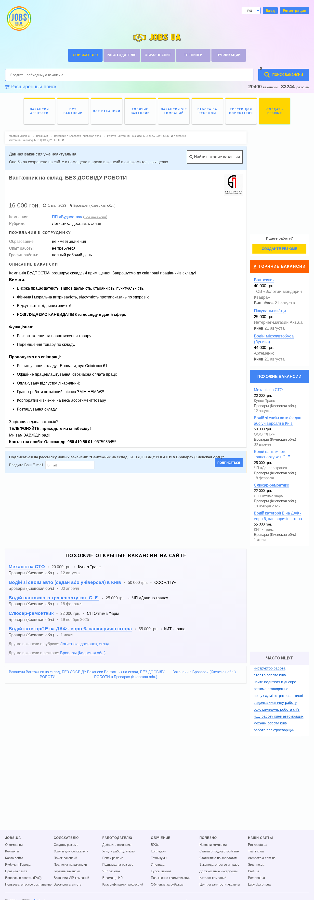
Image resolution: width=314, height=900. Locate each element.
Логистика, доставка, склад (84, 644)
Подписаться (228, 463)
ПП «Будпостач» (67, 217)
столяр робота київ (270, 675)
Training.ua (256, 851)
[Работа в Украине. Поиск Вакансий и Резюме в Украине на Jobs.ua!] (18, 18)
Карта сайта (14, 858)
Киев (258, 328)
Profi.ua (253, 871)
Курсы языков (161, 871)
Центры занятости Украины (219, 884)
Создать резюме (66, 845)
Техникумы (159, 858)
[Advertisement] (122, 511)
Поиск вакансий (65, 858)
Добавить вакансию (116, 845)
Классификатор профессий (122, 884)
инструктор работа (269, 668)
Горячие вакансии (282, 266)
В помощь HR (112, 878)
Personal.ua (256, 878)
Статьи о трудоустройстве (219, 851)
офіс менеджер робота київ (277, 709)
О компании (14, 845)
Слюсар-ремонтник (31, 613)
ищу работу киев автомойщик (278, 716)
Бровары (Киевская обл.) (94, 205)
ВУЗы (155, 845)
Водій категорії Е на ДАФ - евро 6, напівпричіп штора (70, 628)
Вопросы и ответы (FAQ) (23, 878)
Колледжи (158, 851)
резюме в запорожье (271, 689)
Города (25, 864)
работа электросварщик (274, 730)
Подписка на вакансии (70, 864)
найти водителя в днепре (275, 682)
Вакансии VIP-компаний (71, 878)
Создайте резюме (279, 249)
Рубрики (11, 864)
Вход (270, 11)
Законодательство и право (219, 864)
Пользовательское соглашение (28, 884)
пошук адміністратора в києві (278, 696)
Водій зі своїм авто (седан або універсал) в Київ (65, 582)
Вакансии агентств (67, 884)
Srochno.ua (256, 864)
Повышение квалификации (170, 878)
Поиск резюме (112, 858)
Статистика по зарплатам (218, 858)
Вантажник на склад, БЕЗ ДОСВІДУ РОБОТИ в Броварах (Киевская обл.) (156, 457)
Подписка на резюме (117, 864)
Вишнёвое (264, 303)
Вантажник (264, 280)
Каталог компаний (212, 878)
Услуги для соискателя (71, 851)
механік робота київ (270, 723)
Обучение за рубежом (167, 884)
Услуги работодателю (118, 851)
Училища (157, 864)
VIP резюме (111, 871)
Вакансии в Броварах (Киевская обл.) (204, 672)
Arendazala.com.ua (261, 858)
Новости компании (213, 845)
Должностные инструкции (218, 871)
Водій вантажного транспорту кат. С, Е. (54, 597)
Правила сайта (16, 871)
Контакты (12, 851)
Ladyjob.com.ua (259, 884)
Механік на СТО (27, 566)
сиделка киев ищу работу (275, 702)
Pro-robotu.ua (257, 845)
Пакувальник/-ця (270, 311)
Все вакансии (95, 217)
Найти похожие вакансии (216, 157)
